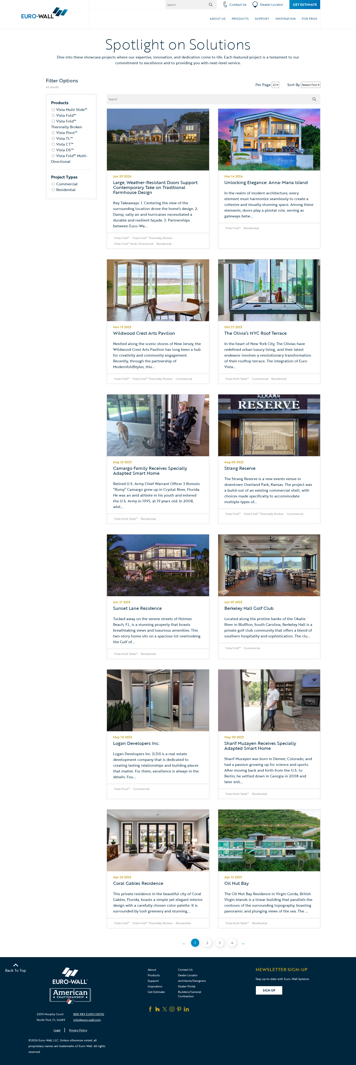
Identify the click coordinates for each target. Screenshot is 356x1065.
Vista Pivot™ (66, 132)
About (152, 969)
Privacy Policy (78, 1030)
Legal (57, 1030)
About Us (217, 18)
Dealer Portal (186, 986)
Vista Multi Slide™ (71, 109)
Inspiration (285, 18)
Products (240, 18)
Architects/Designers (192, 981)
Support (262, 18)
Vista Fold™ (66, 115)
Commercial (67, 184)
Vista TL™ (64, 138)
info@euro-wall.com (87, 1020)
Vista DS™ (65, 150)
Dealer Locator (271, 4)
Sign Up (269, 990)
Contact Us (238, 4)
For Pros (309, 18)
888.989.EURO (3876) (88, 1014)
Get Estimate (305, 4)
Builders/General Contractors (189, 994)
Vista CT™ (64, 144)
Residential (66, 189)
